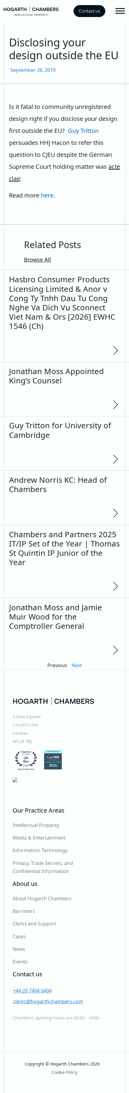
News (19, 949)
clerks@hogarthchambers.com (48, 1001)
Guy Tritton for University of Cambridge (60, 430)
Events (20, 961)
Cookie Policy (64, 1072)
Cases (19, 936)
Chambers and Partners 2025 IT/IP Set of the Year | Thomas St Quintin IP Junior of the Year (64, 548)
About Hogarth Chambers (42, 898)
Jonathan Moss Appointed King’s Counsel (56, 376)
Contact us (89, 10)
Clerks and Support (34, 923)
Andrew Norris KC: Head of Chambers (58, 484)
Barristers (24, 911)
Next (76, 665)
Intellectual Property (36, 825)
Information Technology (40, 850)
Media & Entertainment (39, 837)
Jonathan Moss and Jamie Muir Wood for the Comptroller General (55, 616)
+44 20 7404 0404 (32, 990)
